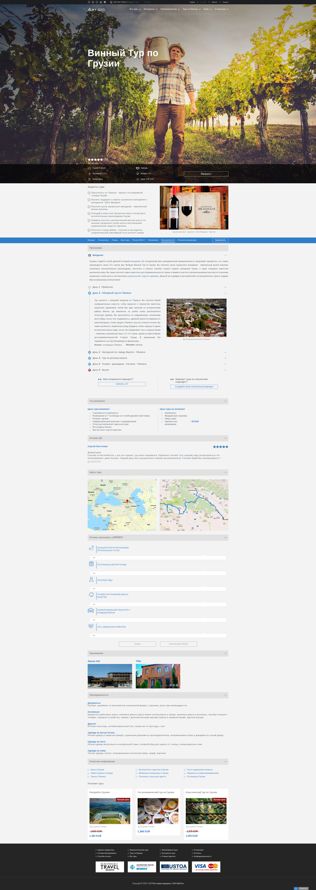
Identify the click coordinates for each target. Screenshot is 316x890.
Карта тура (125, 240)
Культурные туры (168, 853)
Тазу (181, 455)
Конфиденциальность (202, 856)
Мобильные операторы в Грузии (153, 773)
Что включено (103, 240)
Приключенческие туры (139, 850)
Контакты (197, 853)
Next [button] (223, 208)
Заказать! (206, 174)
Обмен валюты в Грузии (102, 773)
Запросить (220, 240)
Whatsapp (129, 2)
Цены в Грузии (97, 770)
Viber (135, 2)
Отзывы (115, 240)
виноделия (135, 261)
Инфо (206, 9)
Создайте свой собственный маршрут (194, 387)
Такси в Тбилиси (98, 777)
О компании (220, 9)
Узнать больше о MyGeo (178, 644)
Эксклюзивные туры (170, 850)
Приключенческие (168, 9)
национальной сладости (138, 276)
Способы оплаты (104, 856)
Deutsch (214, 2)
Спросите (303, 888)
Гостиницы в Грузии (196, 777)
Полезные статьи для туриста (152, 777)
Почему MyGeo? (138, 240)
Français (225, 2)
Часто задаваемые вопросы (200, 770)
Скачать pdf (122, 384)
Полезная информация (187, 240)
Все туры (134, 9)
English (192, 2)
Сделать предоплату (106, 850)
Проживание (153, 240)
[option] (194, 208)
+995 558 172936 (119, 2)
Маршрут (91, 240)
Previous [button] (165, 208)
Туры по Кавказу (190, 9)
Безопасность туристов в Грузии (153, 770)
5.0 (106, 160)
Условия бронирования (107, 853)
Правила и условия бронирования (203, 773)
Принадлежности (168, 240)
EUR (146, 2)
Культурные (149, 9)
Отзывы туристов (168, 856)
